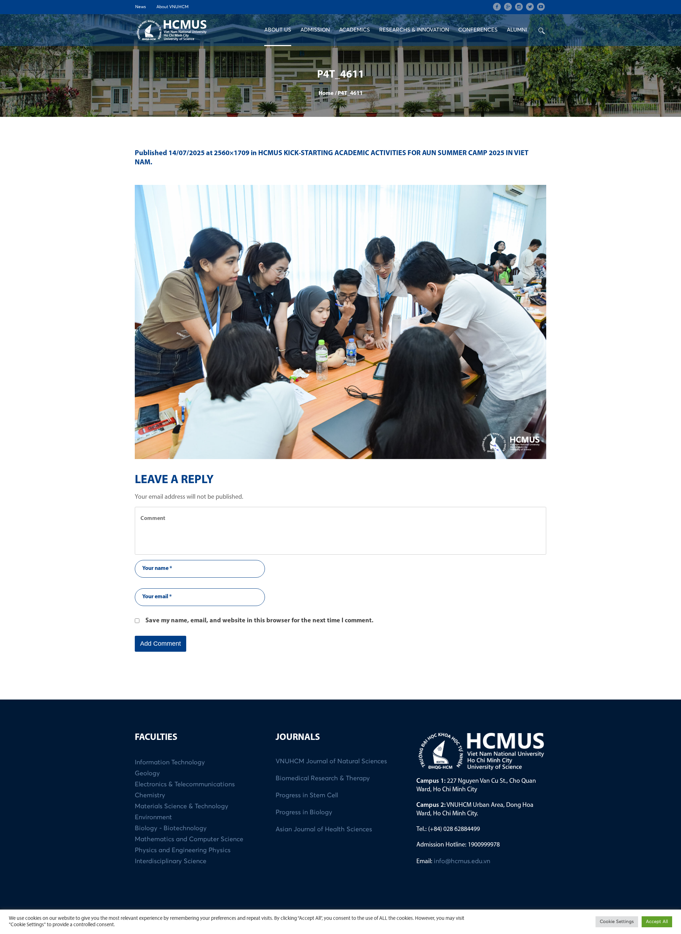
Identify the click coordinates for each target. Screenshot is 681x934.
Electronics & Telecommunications (185, 784)
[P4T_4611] (340, 322)
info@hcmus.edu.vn (462, 861)
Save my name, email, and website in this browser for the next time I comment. (259, 621)
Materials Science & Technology (181, 806)
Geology (147, 773)
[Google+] (508, 7)
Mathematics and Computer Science (189, 839)
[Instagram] (519, 7)
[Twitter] (530, 7)
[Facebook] (497, 7)
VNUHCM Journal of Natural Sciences (331, 761)
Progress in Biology (304, 812)
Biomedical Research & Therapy (323, 778)
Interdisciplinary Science (170, 861)
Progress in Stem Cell (307, 795)
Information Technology (170, 762)
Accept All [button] (657, 921)
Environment (153, 817)
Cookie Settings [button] (617, 921)
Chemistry (150, 795)
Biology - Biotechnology (171, 828)
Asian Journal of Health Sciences (324, 829)
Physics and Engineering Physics (183, 850)
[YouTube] (541, 7)
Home (326, 93)
